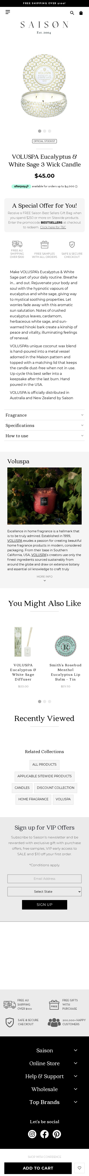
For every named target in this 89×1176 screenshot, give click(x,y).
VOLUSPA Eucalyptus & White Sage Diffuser (23, 672)
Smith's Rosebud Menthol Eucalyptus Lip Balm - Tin (65, 672)
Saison (44, 1050)
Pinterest (56, 1134)
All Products (44, 764)
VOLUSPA (14, 541)
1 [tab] (39, 131)
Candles (22, 788)
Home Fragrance (33, 799)
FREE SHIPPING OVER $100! (44, 3)
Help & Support (44, 1076)
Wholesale (44, 1089)
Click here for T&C (53, 227)
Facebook (44, 1134)
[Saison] (44, 27)
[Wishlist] (79, 1167)
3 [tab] (49, 131)
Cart (81, 13)
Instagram (32, 1134)
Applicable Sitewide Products (44, 776)
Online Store (44, 1063)
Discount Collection (55, 788)
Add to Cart (38, 1168)
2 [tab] (44, 131)
